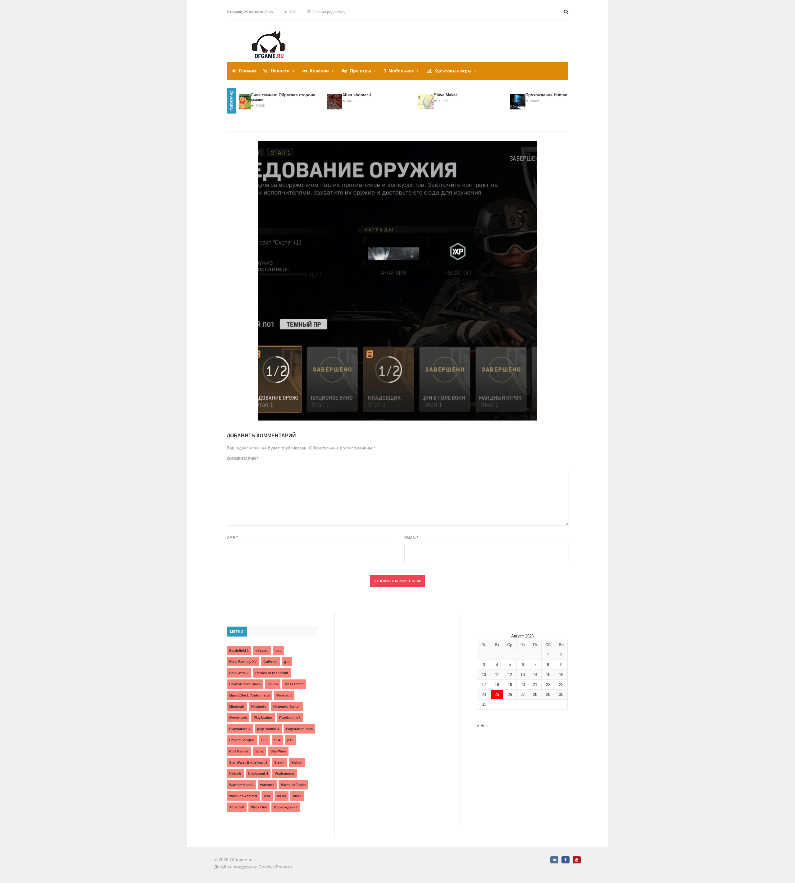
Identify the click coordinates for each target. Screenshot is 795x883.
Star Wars (278, 751)
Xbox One (259, 807)
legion (273, 684)
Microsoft (284, 695)
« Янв (482, 725)
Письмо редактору (328, 12)
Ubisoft (235, 773)
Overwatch (238, 718)
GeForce (270, 662)
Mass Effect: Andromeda (249, 695)
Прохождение (286, 807)
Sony (259, 751)
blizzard (262, 650)
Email (411, 538)
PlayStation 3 (290, 718)
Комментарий (242, 459)
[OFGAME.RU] (269, 35)
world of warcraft (243, 796)
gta (286, 662)
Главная (248, 70)
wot (267, 796)
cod (278, 650)
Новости (280, 70)
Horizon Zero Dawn (245, 684)
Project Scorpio (241, 740)
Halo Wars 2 (238, 673)
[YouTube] (577, 859)
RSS (291, 12)
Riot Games (238, 751)
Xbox (297, 796)
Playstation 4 (239, 729)
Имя (232, 538)
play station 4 (268, 729)
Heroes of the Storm (271, 673)
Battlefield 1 (239, 650)
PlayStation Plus (299, 729)
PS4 (277, 740)
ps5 (290, 740)
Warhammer (284, 773)
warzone (267, 785)
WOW (281, 796)
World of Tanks (293, 785)
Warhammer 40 (241, 785)
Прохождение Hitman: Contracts (540, 95)
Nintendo (258, 706)
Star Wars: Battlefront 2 (248, 762)
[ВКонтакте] (554, 859)
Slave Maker (429, 95)
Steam (279, 762)
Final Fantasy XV (243, 662)
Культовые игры (452, 70)
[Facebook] (565, 859)
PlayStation (263, 718)
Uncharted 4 (258, 773)
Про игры (360, 70)
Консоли (319, 70)
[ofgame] (397, 281)
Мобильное (401, 70)
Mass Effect (294, 684)
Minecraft (236, 706)
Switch (296, 762)
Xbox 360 (236, 807)
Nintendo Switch (287, 706)
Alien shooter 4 (340, 95)
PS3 (264, 740)
